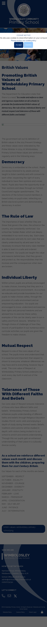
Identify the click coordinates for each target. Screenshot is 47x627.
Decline (28, 45)
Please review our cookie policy (23, 41)
